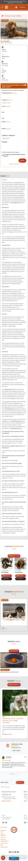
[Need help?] (3, 858)
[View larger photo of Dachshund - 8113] (25, 559)
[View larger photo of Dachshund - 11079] (11, 559)
